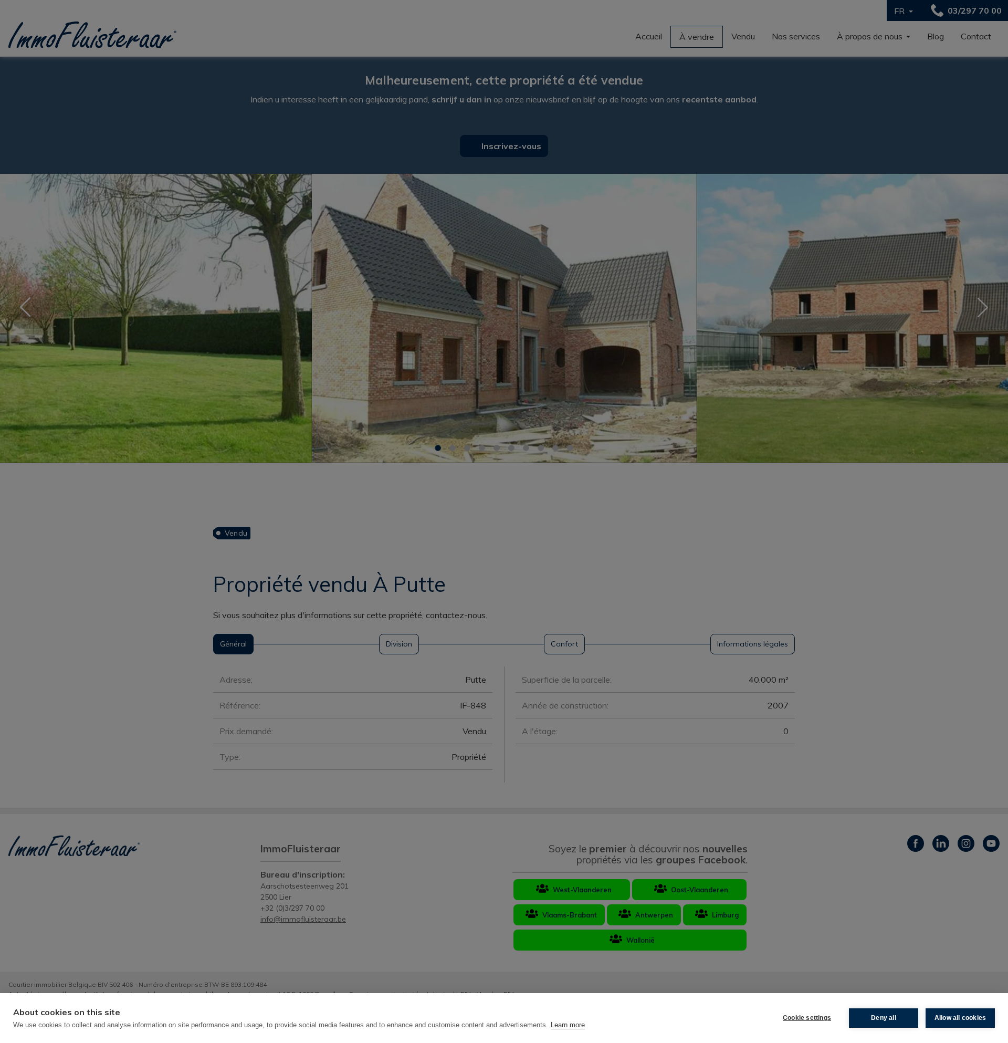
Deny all (883, 1017)
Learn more (568, 1025)
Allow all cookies (960, 1017)
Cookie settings (807, 1017)
